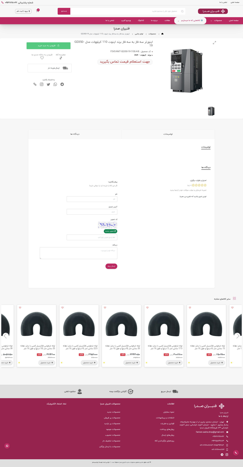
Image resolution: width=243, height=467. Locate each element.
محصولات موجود (113, 429)
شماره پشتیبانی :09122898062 (19, 2)
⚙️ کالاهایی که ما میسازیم (192, 20)
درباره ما (154, 20)
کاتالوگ (141, 20)
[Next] (6, 336)
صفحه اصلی (235, 2)
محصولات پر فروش (112, 417)
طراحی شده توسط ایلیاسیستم (100, 462)
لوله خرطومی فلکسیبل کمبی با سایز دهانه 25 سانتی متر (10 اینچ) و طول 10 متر (37, 347)
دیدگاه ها (74, 134)
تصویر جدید (109, 231)
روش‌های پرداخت (167, 429)
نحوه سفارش (168, 412)
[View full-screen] (214, 42)
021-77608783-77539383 (212, 445)
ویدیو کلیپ (126, 20)
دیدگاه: (114, 245)
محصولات (218, 20)
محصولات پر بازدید (112, 423)
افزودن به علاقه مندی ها (42, 54)
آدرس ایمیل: (112, 207)
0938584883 (218, 441)
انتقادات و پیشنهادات (165, 417)
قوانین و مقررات (167, 423)
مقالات (167, 20)
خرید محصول (216, 362)
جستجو (64, 11)
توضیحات (168, 134)
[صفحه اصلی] (206, 11)
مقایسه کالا (61, 54)
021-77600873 (218, 449)
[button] (7, 446)
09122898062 (218, 436)
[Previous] (237, 336)
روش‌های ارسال (167, 435)
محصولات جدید (113, 412)
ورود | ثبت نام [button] (22, 11)
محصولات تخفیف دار (111, 441)
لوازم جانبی (139, 34)
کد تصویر (114, 219)
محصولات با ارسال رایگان (109, 446)
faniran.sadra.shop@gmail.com (210, 432)
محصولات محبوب (112, 435)
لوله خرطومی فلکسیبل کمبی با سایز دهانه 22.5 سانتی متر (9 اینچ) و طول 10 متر (80, 347)
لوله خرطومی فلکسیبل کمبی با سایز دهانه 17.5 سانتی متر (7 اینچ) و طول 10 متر (165, 347)
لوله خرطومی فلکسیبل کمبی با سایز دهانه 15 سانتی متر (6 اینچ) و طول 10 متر (207, 347)
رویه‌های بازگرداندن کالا (164, 441)
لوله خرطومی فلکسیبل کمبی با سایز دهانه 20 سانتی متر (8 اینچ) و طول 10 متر (122, 347)
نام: (116, 194)
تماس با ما (223, 2)
